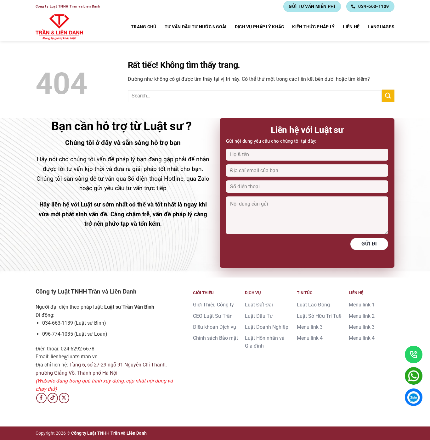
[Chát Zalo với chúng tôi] (413, 397)
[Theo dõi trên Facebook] (41, 398)
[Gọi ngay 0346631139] (413, 354)
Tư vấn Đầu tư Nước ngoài (196, 27)
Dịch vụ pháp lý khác (259, 27)
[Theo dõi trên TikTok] (53, 398)
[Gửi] (388, 96)
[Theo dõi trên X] (64, 398)
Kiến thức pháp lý (313, 27)
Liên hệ (351, 27)
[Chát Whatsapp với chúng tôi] (413, 376)
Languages (381, 27)
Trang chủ (143, 27)
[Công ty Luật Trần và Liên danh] (59, 27)
